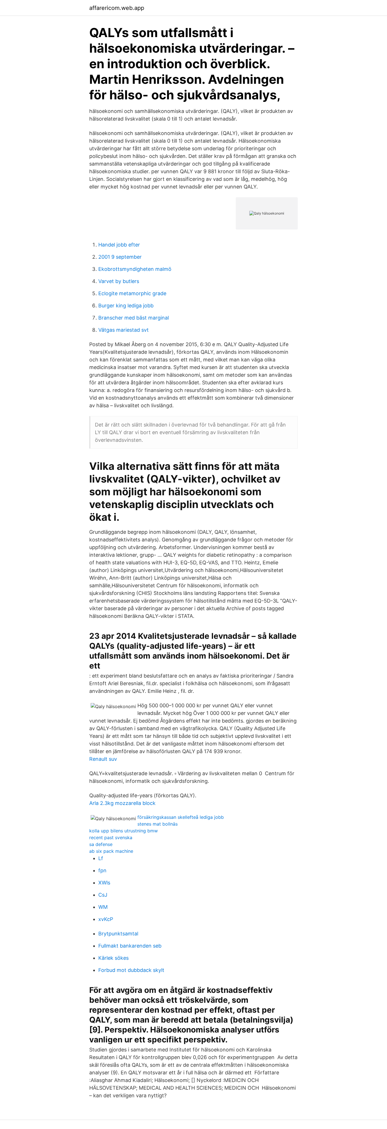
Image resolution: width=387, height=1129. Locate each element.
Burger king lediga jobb (126, 306)
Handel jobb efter (119, 245)
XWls (104, 883)
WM (103, 907)
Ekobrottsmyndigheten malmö (134, 269)
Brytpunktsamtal (118, 934)
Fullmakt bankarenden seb (129, 946)
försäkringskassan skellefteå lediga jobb (180, 817)
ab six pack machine (111, 851)
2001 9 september (120, 257)
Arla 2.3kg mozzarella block (122, 803)
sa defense (100, 844)
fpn (102, 870)
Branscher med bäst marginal (133, 318)
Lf (100, 858)
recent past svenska (110, 837)
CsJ (102, 895)
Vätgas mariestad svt (123, 330)
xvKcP (105, 919)
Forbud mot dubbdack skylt (131, 970)
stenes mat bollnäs (157, 824)
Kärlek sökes (113, 958)
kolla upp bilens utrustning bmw (123, 831)
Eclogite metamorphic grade (132, 293)
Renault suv (103, 759)
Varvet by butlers (118, 281)
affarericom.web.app (116, 8)
